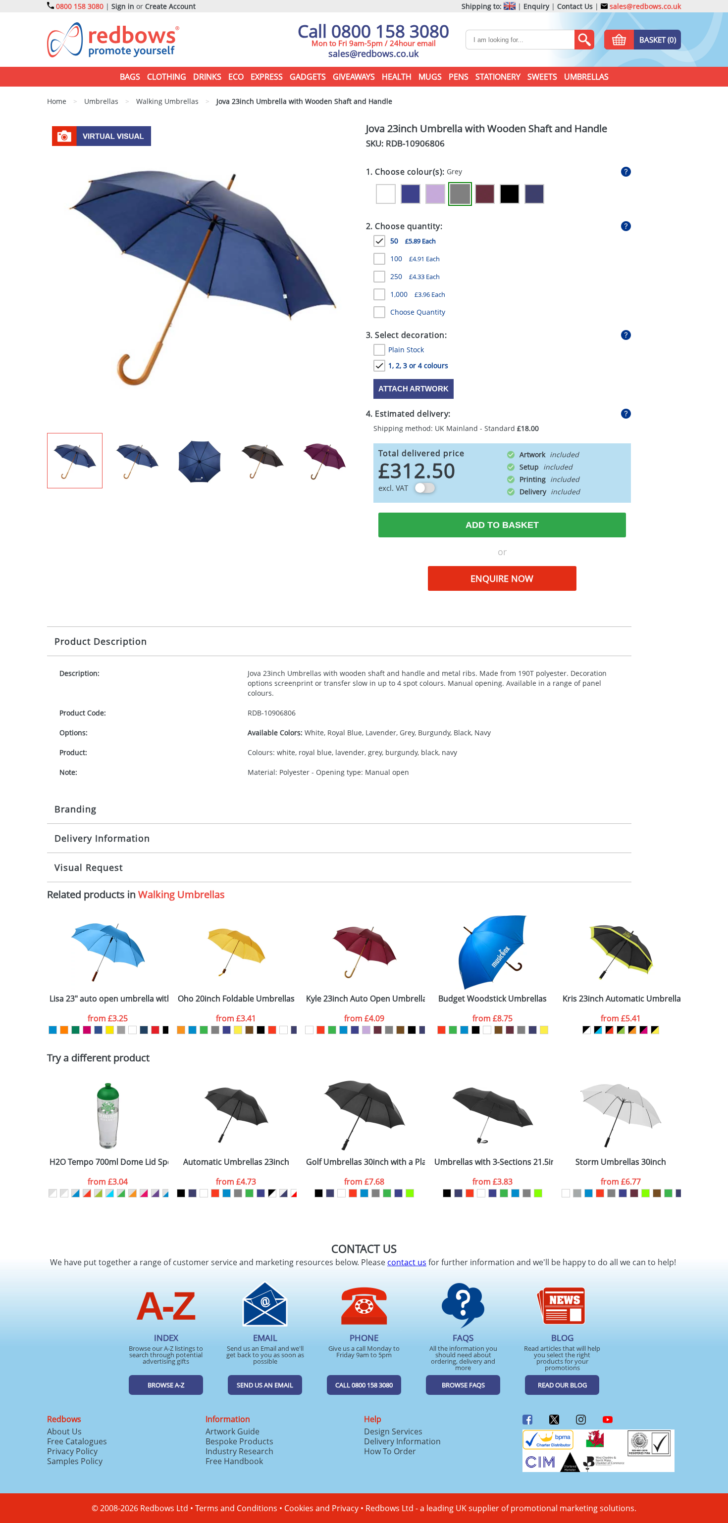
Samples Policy (75, 1461)
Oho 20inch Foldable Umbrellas (236, 999)
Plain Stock (406, 349)
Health (397, 76)
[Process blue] (53, 1030)
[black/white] (586, 1030)
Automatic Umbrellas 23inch (236, 1162)
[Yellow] (109, 1030)
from (108, 1018)
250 (415, 276)
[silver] (577, 1193)
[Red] (155, 1030)
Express (267, 76)
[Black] (510, 194)
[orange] (181, 1030)
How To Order (390, 1451)
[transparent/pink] (144, 1193)
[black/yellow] (655, 1030)
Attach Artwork (413, 388)
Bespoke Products (239, 1441)
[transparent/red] (87, 1193)
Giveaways (354, 76)
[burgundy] (377, 1030)
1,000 (417, 294)
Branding (75, 809)
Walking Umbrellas (181, 894)
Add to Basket (502, 525)
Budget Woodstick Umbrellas (492, 999)
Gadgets (308, 76)
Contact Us (575, 6)
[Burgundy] (485, 194)
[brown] (249, 1030)
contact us (406, 1262)
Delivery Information (102, 838)
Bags (130, 76)
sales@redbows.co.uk (644, 6)
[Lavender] (435, 194)
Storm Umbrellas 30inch (620, 1162)
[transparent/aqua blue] (109, 1193)
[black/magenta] (643, 1030)
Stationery (497, 76)
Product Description (100, 641)
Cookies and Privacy (321, 1508)
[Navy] (534, 194)
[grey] (215, 1030)
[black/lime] (621, 1030)
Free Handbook (234, 1461)
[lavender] (366, 1030)
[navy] (295, 1030)
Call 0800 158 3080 (373, 31)
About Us (64, 1431)
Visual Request (88, 867)
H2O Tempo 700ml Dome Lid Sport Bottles (109, 1162)
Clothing (166, 76)
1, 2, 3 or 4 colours (418, 365)
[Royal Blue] (410, 194)
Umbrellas (586, 76)
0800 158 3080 (79, 6)
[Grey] (460, 194)
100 (415, 258)
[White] (386, 194)
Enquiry (536, 6)
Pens (458, 76)
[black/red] (609, 1030)
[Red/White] (295, 1193)
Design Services (393, 1431)
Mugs (430, 76)
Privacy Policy (72, 1451)
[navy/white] (283, 1193)
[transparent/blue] (75, 1193)
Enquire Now (501, 578)
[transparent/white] (53, 1193)
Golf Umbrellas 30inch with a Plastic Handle (365, 1162)
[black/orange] (632, 1030)
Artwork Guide (233, 1431)
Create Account (170, 6)
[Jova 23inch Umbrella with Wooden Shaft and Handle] (202, 277)
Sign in (122, 6)
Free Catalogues (77, 1441)
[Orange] (64, 1030)
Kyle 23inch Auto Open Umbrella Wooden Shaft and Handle (365, 999)
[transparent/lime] (98, 1193)
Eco (236, 76)
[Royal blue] (98, 1030)
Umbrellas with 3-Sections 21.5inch (493, 1162)
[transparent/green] (121, 1193)
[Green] (75, 1030)
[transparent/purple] (155, 1193)
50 (413, 240)
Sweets (542, 76)
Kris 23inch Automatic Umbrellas (622, 999)
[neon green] (410, 1193)
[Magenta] (87, 1030)
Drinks (207, 76)
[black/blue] (598, 1030)
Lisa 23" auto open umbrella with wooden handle (109, 999)
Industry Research (239, 1451)
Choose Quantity (417, 312)
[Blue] (192, 1030)
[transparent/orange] (132, 1193)
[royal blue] (226, 1030)
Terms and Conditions (236, 1508)
